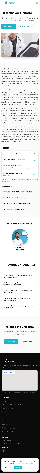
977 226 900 (26, 26)
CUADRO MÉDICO (7, 408)
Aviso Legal (5, 424)
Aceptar (18, 467)
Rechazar (8, 467)
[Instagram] (3, 451)
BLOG (3, 412)
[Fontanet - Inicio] (20, 361)
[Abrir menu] (37, 3)
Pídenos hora (9, 26)
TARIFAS (4, 415)
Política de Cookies (27, 463)
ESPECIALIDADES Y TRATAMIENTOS (12, 405)
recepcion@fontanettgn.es (12, 443)
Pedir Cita (11, 342)
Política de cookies (7, 431)
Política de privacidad (8, 428)
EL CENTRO (5, 401)
